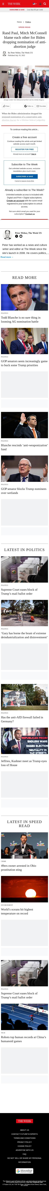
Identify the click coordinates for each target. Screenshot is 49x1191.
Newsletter (43, 106)
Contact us (30, 214)
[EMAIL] (21, 236)
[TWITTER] (17, 236)
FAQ (24, 1154)
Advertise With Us (24, 1150)
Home (19, 22)
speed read (24, 27)
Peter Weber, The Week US (22, 53)
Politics (28, 22)
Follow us (30, 106)
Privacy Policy (24, 1142)
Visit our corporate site (34, 1182)
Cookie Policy (24, 1146)
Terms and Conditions (24, 1138)
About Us (24, 1130)
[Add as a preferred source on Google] (24, 1171)
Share (7, 106)
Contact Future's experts (24, 1134)
